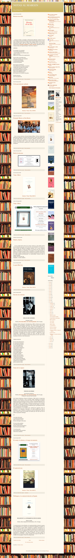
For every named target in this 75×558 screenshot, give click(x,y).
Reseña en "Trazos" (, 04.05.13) (29, 490)
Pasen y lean (51, 39)
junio (51, 312)
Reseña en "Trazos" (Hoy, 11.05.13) (29, 287)
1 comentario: (26, 492)
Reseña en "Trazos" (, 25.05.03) (29, 110)
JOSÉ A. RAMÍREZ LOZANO (54, 64)
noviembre (52, 304)
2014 (50, 300)
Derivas (50, 72)
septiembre (52, 307)
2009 (50, 347)
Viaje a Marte (17, 175)
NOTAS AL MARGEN (25, 5)
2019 (50, 292)
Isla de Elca (51, 77)
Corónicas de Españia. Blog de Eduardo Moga (54, 20)
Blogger (47, 550)
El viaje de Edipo (51, 25)
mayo (51, 313)
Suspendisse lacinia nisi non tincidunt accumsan (54, 45)
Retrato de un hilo (18, 16)
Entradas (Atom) (20, 544)
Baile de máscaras (18, 153)
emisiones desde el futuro (53, 52)
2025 (50, 283)
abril (51, 336)
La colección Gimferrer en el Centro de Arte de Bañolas (55, 22)
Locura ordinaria (51, 86)
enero (51, 341)
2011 (50, 344)
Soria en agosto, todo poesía (53, 31)
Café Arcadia (51, 26)
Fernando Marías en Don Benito (21, 118)
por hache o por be (52, 38)
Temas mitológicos (52, 60)
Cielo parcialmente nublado (20, 84)
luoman (38, 550)
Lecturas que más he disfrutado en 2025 (54, 41)
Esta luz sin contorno (19, 295)
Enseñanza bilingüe (52, 75)
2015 (50, 298)
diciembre (51, 303)
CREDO (50, 65)
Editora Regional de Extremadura (54, 87)
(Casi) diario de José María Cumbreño (53, 55)
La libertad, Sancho (52, 15)
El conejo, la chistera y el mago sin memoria (25, 440)
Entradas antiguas (41, 540)
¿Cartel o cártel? (51, 70)
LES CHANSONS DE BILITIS (53, 80)
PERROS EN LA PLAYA (53, 49)
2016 (50, 297)
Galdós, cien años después (53, 62)
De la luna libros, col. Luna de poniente (27, 321)
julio (51, 310)
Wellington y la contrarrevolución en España (25, 496)
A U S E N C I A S (52, 61)
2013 (50, 302)
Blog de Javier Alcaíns (52, 80)
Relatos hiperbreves (52, 67)
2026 (50, 282)
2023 (50, 286)
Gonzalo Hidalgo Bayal (53, 74)
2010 (50, 346)
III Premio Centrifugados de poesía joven (54, 57)
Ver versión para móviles (29, 542)
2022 (50, 288)
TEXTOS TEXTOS (52, 59)
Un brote (50, 36)
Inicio (30, 540)
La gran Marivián (18, 265)
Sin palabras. (51, 73)
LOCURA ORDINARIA (53, 85)
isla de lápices (51, 35)
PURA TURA (51, 24)
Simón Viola (59, 97)
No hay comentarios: (27, 79)
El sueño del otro (17, 468)
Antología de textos (52, 82)
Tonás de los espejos (18, 368)
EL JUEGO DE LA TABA (53, 46)
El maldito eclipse (51, 33)
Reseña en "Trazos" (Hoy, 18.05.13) (29, 196)
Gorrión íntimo (51, 47)
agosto (51, 309)
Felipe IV (50, 83)
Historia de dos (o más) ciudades (54, 78)
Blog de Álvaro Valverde (53, 32)
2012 (50, 343)
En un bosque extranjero (53, 14)
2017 (50, 295)
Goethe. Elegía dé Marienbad (53, 18)
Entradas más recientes (17, 540)
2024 (50, 285)
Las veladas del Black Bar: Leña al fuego (54, 28)
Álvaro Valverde (32, 44)
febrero (51, 339)
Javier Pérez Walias (52, 43)
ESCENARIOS (51, 30)
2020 (50, 291)
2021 (50, 289)
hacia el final (51, 50)
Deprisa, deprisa (17, 240)
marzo (51, 338)
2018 (50, 294)
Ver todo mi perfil (58, 122)
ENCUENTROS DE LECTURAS (54, 17)
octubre (51, 306)
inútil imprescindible (52, 69)
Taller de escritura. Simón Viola (54, 67)
